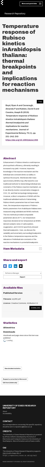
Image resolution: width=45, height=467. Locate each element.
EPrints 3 (8, 437)
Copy (39, 101)
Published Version (12, 293)
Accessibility (7, 413)
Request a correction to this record (15, 379)
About (5, 411)
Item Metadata (13, 248)
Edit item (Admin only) (10, 382)
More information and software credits (26, 441)
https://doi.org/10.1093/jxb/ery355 (22, 140)
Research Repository (14, 13)
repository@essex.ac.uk (23, 427)
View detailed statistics (13, 368)
